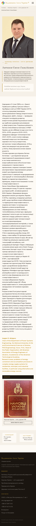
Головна (3, 7)
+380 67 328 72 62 (7, 503)
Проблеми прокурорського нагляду (12, 483)
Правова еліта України (8, 486)
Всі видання (4, 510)
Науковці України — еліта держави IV (12, 480)
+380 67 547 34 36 (7, 506)
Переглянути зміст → (18, 422)
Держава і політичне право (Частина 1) (13, 489)
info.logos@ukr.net (7, 500)
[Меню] (33, 3)
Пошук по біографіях (7, 513)
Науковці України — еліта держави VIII (18, 7)
